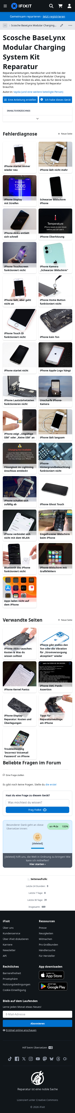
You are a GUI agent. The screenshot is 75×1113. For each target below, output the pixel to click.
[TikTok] (10, 1059)
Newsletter (9, 950)
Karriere (7, 944)
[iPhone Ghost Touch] (55, 489)
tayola (17, 91)
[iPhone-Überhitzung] (55, 221)
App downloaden (50, 967)
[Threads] (58, 1059)
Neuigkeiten (46, 933)
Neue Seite (66, 133)
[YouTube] (38, 1059)
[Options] (5, 25)
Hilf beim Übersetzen (34, 1047)
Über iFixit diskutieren (16, 939)
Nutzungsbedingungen (16, 984)
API (5, 955)
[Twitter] (24, 1059)
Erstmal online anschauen (21, 1030)
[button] (51, 5)
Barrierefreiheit (12, 973)
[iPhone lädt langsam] (55, 422)
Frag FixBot (34, 809)
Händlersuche (47, 950)
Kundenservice (11, 933)
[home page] (21, 6)
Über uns (8, 927)
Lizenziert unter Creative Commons (37, 1100)
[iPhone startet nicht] (19, 355)
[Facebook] (17, 1059)
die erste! (51, 784)
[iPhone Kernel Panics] (19, 674)
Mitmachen (45, 939)
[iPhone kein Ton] (55, 321)
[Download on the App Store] (51, 975)
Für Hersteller (47, 955)
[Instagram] (31, 1059)
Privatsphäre (10, 978)
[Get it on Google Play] (53, 986)
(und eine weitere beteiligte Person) (42, 91)
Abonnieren (38, 1023)
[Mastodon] (45, 1059)
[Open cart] (60, 5)
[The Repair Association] (65, 1059)
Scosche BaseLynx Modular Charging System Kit (32, 25)
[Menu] (5, 6)
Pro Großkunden (48, 944)
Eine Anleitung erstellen (22, 99)
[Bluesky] (51, 1059)
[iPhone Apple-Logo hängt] (55, 355)
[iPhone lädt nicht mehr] (55, 154)
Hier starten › (37, 864)
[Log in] (69, 5)
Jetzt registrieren (54, 16)
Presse (43, 927)
